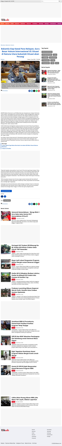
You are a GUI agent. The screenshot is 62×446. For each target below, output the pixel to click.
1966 (52, 63)
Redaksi (2, 59)
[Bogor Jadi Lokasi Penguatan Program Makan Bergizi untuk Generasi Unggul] (44, 88)
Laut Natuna (7, 200)
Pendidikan (35, 23)
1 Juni (55, 54)
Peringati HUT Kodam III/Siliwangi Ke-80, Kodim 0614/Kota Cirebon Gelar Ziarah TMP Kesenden (53, 79)
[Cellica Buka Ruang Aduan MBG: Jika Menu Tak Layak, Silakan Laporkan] (6, 401)
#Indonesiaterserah (47, 52)
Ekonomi (17, 23)
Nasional (7, 23)
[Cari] (59, 1)
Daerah (2, 23)
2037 (57, 63)
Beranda (3, 45)
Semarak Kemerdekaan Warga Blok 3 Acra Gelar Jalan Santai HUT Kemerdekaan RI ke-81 (53, 71)
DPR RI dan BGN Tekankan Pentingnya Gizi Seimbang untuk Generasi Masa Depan (25, 338)
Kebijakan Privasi (20, 443)
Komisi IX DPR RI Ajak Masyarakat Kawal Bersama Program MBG (24, 367)
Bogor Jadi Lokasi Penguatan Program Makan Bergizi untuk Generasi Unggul (53, 87)
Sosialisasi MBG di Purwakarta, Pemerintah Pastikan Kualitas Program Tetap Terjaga (23, 323)
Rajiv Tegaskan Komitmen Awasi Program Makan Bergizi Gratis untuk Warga (25, 353)
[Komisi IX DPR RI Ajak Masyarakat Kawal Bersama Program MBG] (6, 370)
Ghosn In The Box (6, 148)
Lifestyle (59, 23)
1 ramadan (45, 57)
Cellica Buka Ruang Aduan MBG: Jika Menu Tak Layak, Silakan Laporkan (25, 399)
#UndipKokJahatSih (47, 54)
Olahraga (47, 23)
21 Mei (52, 60)
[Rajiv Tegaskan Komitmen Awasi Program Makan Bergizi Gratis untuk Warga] (6, 355)
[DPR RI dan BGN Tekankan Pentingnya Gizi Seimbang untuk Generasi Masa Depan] (6, 340)
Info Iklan (34, 443)
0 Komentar (5, 90)
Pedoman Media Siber (10, 443)
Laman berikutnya (6, 191)
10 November (53, 57)
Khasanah (29, 23)
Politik (12, 23)
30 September (46, 63)
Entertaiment (53, 23)
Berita (13, 251)
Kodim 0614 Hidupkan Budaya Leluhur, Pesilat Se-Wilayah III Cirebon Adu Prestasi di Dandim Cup (54, 95)
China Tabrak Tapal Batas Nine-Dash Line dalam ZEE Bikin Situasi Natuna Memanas (20, 146)
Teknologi (41, 23)
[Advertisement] (31, 10)
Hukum (12, 45)
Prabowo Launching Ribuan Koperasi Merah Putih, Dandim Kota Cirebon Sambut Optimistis (54, 103)
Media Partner (28, 443)
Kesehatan (23, 23)
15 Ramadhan (46, 60)
